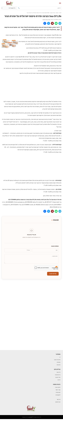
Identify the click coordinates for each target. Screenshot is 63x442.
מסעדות (58, 362)
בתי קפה (58, 372)
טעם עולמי (58, 392)
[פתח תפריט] (60, 3)
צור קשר (58, 399)
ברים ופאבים (57, 374)
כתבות (57, 12)
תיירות (59, 380)
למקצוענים (58, 395)
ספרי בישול (58, 390)
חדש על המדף (57, 359)
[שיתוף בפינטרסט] (52, 23)
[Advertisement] (31, 87)
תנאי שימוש (57, 402)
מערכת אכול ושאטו (46, 19)
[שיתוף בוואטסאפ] (56, 23)
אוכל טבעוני (52, 12)
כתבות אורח (57, 387)
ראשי (60, 12)
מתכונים (58, 364)
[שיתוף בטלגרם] (59, 23)
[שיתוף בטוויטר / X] (48, 23)
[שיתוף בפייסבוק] (44, 23)
